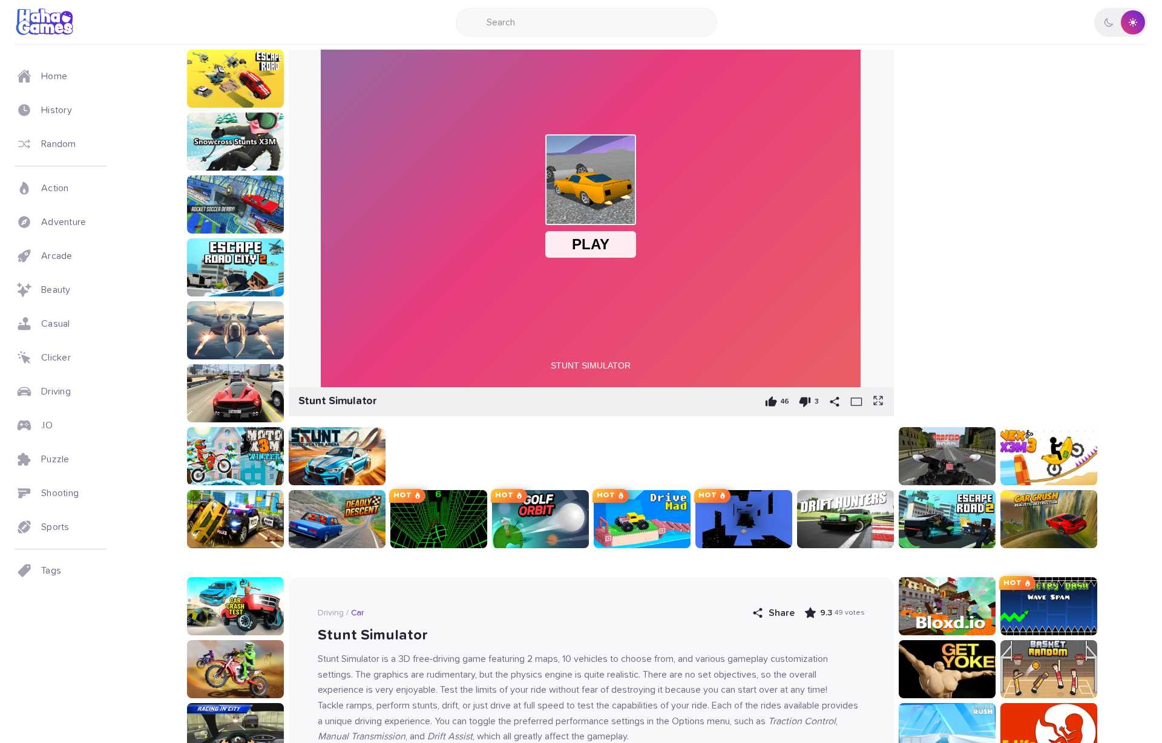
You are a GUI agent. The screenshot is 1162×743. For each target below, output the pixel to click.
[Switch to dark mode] (1121, 22)
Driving (331, 613)
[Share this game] (835, 402)
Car (357, 613)
